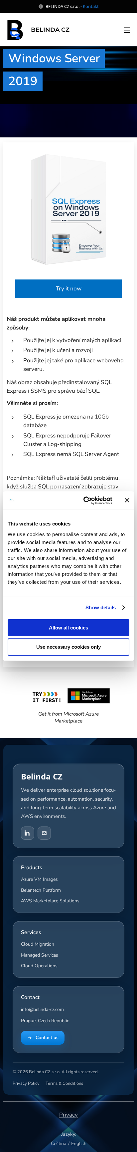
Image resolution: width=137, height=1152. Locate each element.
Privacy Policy (26, 1083)
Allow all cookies (68, 627)
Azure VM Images (39, 879)
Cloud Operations (39, 966)
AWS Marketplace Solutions (50, 901)
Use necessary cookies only (68, 647)
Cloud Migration (37, 944)
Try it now (68, 288)
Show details (100, 607)
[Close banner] (127, 500)
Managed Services (39, 955)
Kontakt (91, 6)
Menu (127, 29)
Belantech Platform (41, 890)
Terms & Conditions (64, 1083)
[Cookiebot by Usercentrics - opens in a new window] (84, 500)
